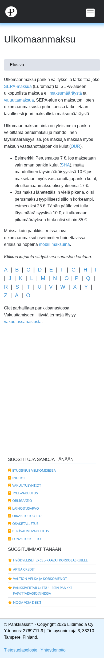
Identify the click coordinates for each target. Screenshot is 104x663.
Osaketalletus (25, 523)
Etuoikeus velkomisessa (34, 470)
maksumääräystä (66, 93)
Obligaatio (22, 500)
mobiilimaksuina (54, 244)
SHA (65, 165)
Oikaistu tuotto (27, 515)
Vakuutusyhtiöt (26, 485)
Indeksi (18, 477)
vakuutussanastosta (23, 321)
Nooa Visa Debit (27, 602)
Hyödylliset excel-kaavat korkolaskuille (50, 560)
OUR (75, 146)
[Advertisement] (52, 396)
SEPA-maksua (18, 86)
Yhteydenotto (53, 650)
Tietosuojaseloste (20, 650)
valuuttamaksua (19, 100)
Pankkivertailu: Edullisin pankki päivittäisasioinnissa (42, 590)
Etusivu (17, 65)
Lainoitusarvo (25, 508)
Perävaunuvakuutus (30, 531)
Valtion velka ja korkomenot (40, 578)
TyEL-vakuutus (25, 493)
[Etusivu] (52, 11)
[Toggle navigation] (90, 13)
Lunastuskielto (26, 538)
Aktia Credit (24, 569)
